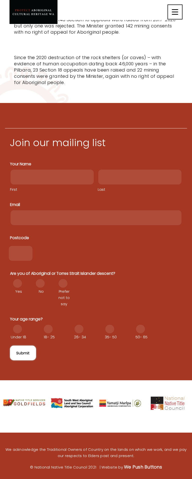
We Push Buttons (143, 467)
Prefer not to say (64, 297)
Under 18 (18, 337)
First (13, 189)
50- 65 (142, 337)
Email (15, 204)
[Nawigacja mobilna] (175, 11)
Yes (18, 291)
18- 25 (49, 337)
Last (101, 189)
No (41, 291)
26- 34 (80, 337)
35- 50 (111, 337)
